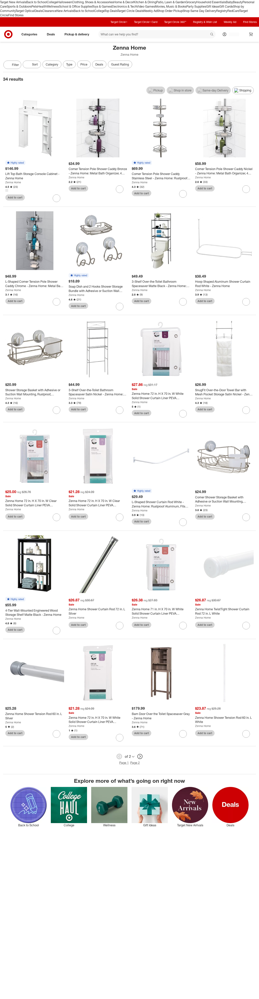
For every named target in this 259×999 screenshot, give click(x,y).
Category (52, 64)
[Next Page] (252, 65)
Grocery (190, 2)
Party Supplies (196, 6)
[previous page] (119, 756)
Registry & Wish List (205, 21)
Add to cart (15, 197)
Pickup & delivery (76, 34)
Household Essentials (211, 2)
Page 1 (124, 763)
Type (69, 64)
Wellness (53, 6)
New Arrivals (65, 11)
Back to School (36, 2)
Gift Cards (226, 6)
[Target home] (8, 34)
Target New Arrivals (13, 2)
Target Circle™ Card (145, 21)
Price (83, 64)
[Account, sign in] (232, 34)
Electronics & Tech (124, 6)
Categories (29, 34)
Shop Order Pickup (170, 11)
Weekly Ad (150, 11)
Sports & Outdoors (19, 6)
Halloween (64, 2)
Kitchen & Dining (144, 2)
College (52, 2)
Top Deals (110, 11)
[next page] (140, 756)
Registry (221, 11)
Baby (229, 2)
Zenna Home (13, 182)
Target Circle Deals (130, 11)
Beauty (238, 2)
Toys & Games (101, 6)
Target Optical (25, 11)
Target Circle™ (119, 21)
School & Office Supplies (75, 6)
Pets (34, 6)
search (212, 35)
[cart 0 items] (251, 34)
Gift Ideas (212, 6)
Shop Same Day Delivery (199, 11)
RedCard (233, 11)
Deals (38, 11)
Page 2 (135, 763)
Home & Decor (123, 2)
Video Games (146, 6)
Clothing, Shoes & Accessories (93, 2)
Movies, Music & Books (170, 6)
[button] (15, 162)
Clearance (49, 11)
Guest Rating (120, 64)
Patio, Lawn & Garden (170, 2)
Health (42, 6)
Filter (15, 65)
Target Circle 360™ (175, 21)
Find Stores (16, 15)
